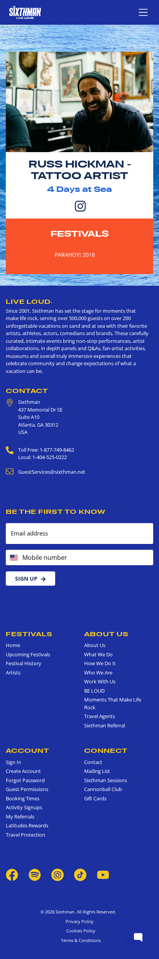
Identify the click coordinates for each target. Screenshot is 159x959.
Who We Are (98, 672)
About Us (106, 634)
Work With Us (99, 681)
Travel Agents (99, 716)
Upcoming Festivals (28, 654)
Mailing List (97, 771)
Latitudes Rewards (27, 825)
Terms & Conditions (80, 940)
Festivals (80, 233)
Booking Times (22, 798)
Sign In (13, 762)
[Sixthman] (25, 12)
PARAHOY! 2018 (75, 254)
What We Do (98, 654)
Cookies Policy (79, 931)
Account (27, 750)
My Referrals (20, 816)
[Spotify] (35, 874)
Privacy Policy (79, 921)
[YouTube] (103, 874)
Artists (13, 672)
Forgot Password (25, 780)
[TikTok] (81, 874)
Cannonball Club (103, 789)
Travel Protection (25, 834)
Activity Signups (24, 807)
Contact (27, 391)
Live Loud (29, 301)
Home (13, 645)
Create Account (23, 771)
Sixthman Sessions (105, 780)
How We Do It (100, 663)
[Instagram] (80, 205)
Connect (106, 750)
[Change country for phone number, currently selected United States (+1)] (13, 557)
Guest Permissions (27, 789)
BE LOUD (94, 690)
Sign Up (26, 578)
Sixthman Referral (104, 725)
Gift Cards (95, 798)
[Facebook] (12, 874)
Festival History (23, 663)
